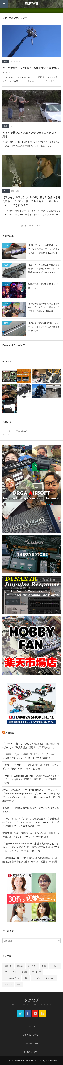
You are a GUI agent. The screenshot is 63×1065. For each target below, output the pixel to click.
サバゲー (54, 966)
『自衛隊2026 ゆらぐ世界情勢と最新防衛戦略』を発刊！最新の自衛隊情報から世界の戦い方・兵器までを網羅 (31, 860)
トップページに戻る (33, 226)
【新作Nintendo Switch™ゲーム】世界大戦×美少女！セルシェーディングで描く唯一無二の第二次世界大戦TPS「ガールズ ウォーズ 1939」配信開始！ (30, 847)
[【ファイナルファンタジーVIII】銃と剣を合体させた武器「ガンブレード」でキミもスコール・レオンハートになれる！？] (31, 171)
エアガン (36, 978)
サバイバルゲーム (12, 978)
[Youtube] (35, 1013)
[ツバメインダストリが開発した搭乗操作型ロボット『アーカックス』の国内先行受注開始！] (39, 391)
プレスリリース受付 (32, 1052)
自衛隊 (20, 966)
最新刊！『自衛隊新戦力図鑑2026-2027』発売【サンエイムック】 (30, 810)
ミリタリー (32, 966)
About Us (31, 1027)
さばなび (9, 732)
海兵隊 (24, 972)
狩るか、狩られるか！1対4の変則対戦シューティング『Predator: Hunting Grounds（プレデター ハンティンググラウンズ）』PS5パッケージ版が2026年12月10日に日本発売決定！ (31, 795)
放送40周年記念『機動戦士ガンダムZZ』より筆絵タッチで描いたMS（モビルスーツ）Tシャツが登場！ (31, 835)
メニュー (4, 4)
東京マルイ (50, 978)
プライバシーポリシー (31, 1035)
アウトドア (36, 972)
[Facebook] (28, 1013)
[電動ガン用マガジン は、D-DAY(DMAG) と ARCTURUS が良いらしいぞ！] (53, 376)
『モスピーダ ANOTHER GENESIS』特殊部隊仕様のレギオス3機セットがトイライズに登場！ (30, 767)
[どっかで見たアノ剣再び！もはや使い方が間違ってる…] (31, 41)
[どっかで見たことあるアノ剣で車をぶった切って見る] (31, 106)
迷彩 (26, 978)
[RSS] (42, 1013)
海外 (14, 972)
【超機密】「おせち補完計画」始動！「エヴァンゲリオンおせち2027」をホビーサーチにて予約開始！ (30, 756)
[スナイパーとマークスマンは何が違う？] (39, 376)
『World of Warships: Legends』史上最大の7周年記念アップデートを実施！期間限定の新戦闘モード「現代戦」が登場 (31, 779)
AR (6, 972)
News (6, 191)
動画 (5, 61)
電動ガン (8, 966)
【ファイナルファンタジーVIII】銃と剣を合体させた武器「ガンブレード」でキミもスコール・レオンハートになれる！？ (31, 201)
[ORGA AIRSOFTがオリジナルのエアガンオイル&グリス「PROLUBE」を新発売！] (24, 376)
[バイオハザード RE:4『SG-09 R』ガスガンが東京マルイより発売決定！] (53, 391)
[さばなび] (31, 4)
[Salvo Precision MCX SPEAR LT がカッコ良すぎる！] (9, 391)
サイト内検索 (59, 4)
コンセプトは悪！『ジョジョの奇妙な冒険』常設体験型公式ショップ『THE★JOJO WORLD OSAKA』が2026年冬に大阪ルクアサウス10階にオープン (31, 822)
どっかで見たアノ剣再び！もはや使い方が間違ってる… (30, 70)
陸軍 (44, 966)
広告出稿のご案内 (31, 1043)
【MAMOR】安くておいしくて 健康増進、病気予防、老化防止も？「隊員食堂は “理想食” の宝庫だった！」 (30, 745)
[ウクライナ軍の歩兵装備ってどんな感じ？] (24, 391)
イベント (8, 984)
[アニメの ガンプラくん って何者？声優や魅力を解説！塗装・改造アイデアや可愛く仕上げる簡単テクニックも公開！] (9, 376)
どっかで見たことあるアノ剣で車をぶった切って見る (30, 134)
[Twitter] (20, 1013)
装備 (19, 984)
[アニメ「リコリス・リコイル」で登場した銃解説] (9, 405)
